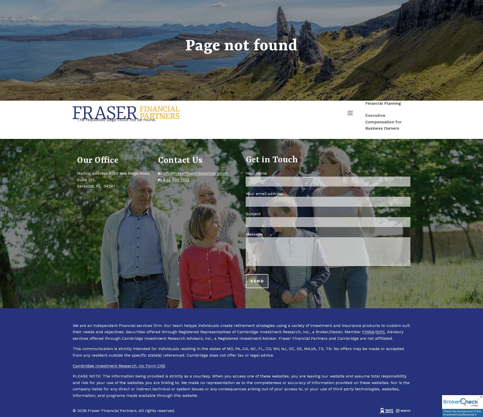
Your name (278, 173)
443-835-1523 (176, 179)
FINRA (368, 331)
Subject (274, 213)
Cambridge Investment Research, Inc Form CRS (119, 365)
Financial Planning (383, 103)
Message (275, 234)
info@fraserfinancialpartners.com (195, 173)
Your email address (286, 193)
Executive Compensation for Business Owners (383, 122)
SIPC (380, 331)
